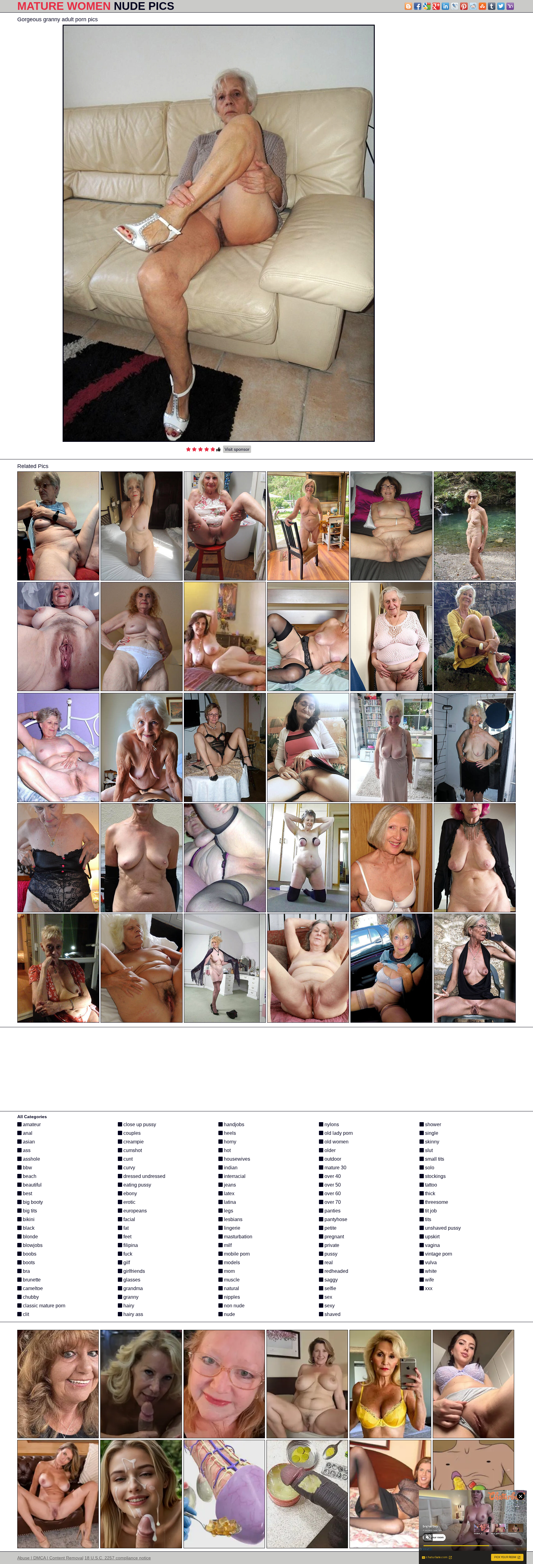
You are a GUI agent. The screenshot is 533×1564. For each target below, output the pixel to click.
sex (327, 1297)
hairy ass (132, 1314)
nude (229, 1314)
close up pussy (139, 1124)
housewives (236, 1159)
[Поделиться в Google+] (436, 6)
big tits (29, 1210)
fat (125, 1228)
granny (130, 1297)
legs (228, 1210)
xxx (428, 1288)
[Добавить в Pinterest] (464, 6)
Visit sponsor (237, 449)
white (430, 1271)
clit (25, 1314)
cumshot (132, 1150)
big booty (32, 1202)
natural (231, 1288)
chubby (30, 1297)
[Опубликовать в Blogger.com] (408, 6)
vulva (430, 1262)
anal (27, 1133)
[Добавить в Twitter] (501, 6)
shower (432, 1124)
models (231, 1262)
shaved (332, 1314)
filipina (130, 1245)
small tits (434, 1159)
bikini (28, 1219)
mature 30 (334, 1167)
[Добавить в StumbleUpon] (482, 6)
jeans (229, 1184)
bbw (27, 1167)
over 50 (332, 1184)
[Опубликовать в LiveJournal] (454, 6)
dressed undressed (143, 1176)
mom (229, 1271)
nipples (231, 1297)
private (331, 1245)
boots (28, 1262)
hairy (128, 1305)
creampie (133, 1141)
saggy (330, 1279)
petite (330, 1228)
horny (229, 1141)
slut (428, 1150)
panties (332, 1210)
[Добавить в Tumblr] (491, 6)
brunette (31, 1279)
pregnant (333, 1236)
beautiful (32, 1184)
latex (228, 1193)
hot (227, 1150)
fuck (127, 1253)
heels (229, 1133)
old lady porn (338, 1133)
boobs (29, 1253)
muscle (231, 1279)
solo (429, 1167)
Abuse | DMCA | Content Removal (50, 1557)
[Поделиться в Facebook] (417, 6)
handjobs (233, 1124)
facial (128, 1219)
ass (26, 1150)
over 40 (332, 1176)
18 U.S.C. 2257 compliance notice (118, 1557)
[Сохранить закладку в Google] (427, 6)
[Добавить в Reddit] (473, 6)
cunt (127, 1159)
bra (26, 1271)
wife (429, 1279)
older (329, 1150)
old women (336, 1141)
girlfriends (133, 1271)
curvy (128, 1167)
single (431, 1133)
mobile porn (236, 1253)
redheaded (335, 1271)
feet (126, 1236)
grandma (132, 1288)
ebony (129, 1193)
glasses (131, 1279)
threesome (436, 1202)
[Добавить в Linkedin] (445, 6)
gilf (126, 1262)
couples (131, 1133)
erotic (128, 1202)
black (28, 1228)
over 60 (332, 1193)
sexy (329, 1305)
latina (229, 1202)
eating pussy (136, 1184)
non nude (234, 1305)
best (27, 1193)
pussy (330, 1253)
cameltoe (32, 1288)
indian (230, 1167)
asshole (31, 1159)
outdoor (332, 1159)
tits (427, 1219)
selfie (329, 1288)
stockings (435, 1176)
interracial (234, 1176)
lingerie (231, 1228)
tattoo (430, 1184)
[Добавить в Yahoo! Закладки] (510, 6)
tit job (430, 1210)
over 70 (332, 1202)
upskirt (432, 1236)
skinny (431, 1141)
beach (29, 1176)
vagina (432, 1245)
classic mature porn (43, 1305)
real (328, 1262)
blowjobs (32, 1245)
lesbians (232, 1219)
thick (429, 1193)
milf (227, 1245)
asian (28, 1141)
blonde (30, 1236)
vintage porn (438, 1253)
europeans (134, 1210)
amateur (31, 1124)
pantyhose (335, 1219)
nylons (331, 1124)
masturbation (237, 1236)
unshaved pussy (442, 1228)
